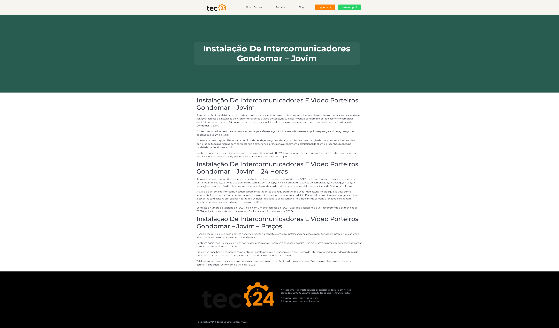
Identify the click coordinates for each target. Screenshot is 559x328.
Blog (301, 7)
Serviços (280, 7)
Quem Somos (254, 7)
